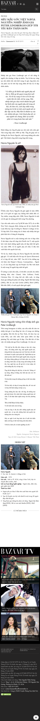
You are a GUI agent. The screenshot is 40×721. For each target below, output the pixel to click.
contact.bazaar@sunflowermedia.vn (16, 689)
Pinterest (38, 44)
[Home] (36, 717)
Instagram (21, 4)
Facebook (18, 4)
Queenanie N (10, 41)
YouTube (24, 4)
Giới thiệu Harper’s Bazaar (7, 649)
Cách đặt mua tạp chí (6, 650)
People (4, 16)
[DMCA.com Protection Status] (6, 694)
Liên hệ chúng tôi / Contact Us (27, 649)
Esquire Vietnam (24, 650)
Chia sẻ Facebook (38, 41)
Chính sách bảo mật (6, 652)
